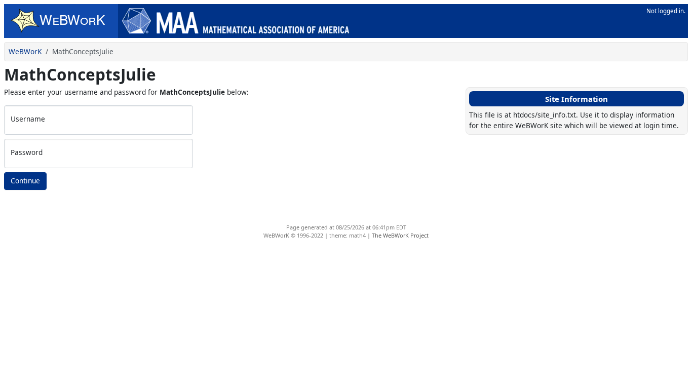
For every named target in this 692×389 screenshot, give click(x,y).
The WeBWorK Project (400, 235)
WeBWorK (25, 51)
